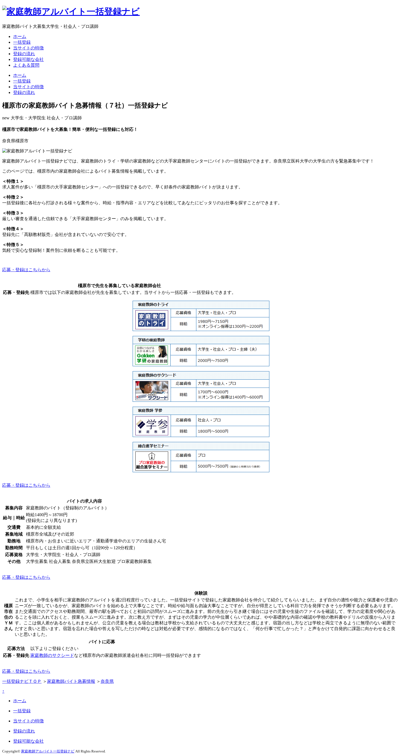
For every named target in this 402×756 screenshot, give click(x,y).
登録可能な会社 (28, 59)
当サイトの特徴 (28, 48)
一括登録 (22, 42)
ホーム (19, 36)
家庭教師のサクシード (52, 655)
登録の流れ (24, 53)
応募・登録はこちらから (26, 269)
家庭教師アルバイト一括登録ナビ (47, 751)
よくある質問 (26, 65)
